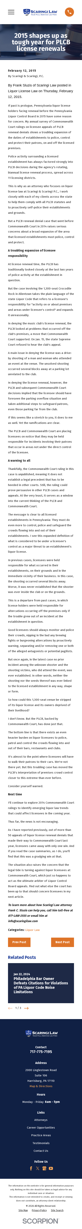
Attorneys (40, 1120)
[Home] (39, 12)
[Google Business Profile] (44, 1168)
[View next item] (26, 1008)
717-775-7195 (41, 1052)
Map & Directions (41, 1086)
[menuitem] (23, 1210)
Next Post (62, 942)
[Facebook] (31, 1168)
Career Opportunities (41, 1127)
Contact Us (41, 1151)
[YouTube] (51, 1168)
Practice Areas (41, 1135)
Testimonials (41, 1143)
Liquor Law (32, 930)
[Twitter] (38, 1168)
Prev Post (19, 942)
